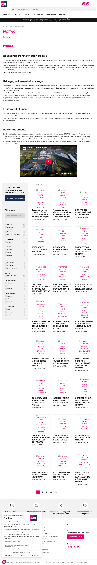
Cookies (37, 562)
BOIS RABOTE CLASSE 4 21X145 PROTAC (60, 249)
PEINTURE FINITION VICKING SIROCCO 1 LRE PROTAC (62, 475)
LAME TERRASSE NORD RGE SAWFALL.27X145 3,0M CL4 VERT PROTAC (82, 363)
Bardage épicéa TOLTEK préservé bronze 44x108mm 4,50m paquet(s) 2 (40, 213)
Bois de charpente (15, 234)
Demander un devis (73, 531)
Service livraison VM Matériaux (44, 534)
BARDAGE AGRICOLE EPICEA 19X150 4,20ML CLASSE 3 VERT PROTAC (41, 325)
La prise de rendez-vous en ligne (45, 531)
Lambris (15, 232)
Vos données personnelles (23, 562)
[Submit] (13, 9)
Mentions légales (7, 562)
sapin (15, 252)
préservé (15, 265)
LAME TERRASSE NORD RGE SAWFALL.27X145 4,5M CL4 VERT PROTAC (82, 477)
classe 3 (15, 242)
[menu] (48, 15)
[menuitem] (6, 15)
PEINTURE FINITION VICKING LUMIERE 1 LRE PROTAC (40, 475)
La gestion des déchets (42, 549)
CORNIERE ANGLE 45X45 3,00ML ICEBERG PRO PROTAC (39, 401)
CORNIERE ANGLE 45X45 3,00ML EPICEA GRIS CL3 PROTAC (61, 325)
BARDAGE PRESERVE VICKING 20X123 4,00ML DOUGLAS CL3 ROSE (84, 325)
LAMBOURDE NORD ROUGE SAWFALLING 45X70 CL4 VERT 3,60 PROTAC (41, 438)
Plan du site (70, 562)
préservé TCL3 (15, 268)
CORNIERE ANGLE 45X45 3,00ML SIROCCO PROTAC (61, 400)
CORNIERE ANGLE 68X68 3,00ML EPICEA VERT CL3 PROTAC (83, 401)
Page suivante (56, 492)
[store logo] (4, 4)
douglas (15, 249)
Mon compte (71, 528)
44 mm (15, 286)
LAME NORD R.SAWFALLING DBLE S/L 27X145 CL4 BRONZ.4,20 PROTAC (41, 288)
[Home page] (68, 547)
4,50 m (15, 315)
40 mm (15, 283)
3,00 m (15, 309)
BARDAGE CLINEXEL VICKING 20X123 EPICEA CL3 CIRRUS (84, 287)
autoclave (15, 262)
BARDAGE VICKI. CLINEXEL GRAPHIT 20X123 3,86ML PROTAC (83, 250)
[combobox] (53, 9)
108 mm (15, 296)
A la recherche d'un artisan (43, 528)
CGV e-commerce (53, 562)
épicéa (15, 255)
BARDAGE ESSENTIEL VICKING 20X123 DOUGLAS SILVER (62, 287)
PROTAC (15, 224)
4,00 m (15, 312)
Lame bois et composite (15, 228)
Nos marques (14, 26)
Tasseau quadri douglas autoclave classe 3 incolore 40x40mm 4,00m (62, 213)
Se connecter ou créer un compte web (16, 198)
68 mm (15, 288)
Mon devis (83, 3)
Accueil (5, 26)
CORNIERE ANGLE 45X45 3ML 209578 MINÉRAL (84, 437)
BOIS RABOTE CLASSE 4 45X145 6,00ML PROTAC (83, 212)
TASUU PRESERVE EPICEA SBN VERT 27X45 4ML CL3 (61, 437)
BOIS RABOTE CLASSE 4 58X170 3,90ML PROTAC (61, 361)
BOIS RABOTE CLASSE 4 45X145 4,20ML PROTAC (39, 249)
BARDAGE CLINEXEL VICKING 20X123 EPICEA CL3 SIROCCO (40, 362)
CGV (43, 562)
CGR (63, 562)
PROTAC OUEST (15, 275)
